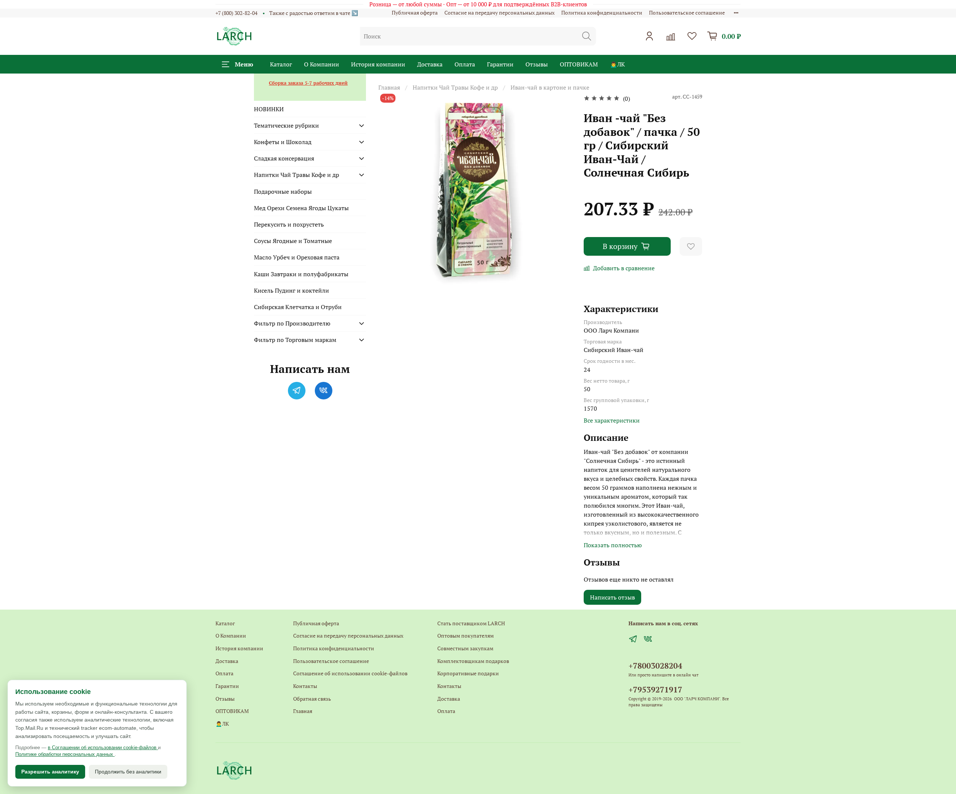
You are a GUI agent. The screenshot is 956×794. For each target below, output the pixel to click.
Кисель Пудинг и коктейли (291, 290)
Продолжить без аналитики (128, 772)
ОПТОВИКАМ (579, 64)
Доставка (430, 64)
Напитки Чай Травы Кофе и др (455, 87)
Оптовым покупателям (465, 635)
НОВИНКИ (269, 109)
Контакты (305, 685)
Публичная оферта (415, 12)
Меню (244, 64)
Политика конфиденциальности (601, 12)
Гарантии (500, 64)
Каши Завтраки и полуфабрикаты (301, 274)
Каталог (281, 64)
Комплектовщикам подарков (473, 660)
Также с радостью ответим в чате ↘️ (313, 12)
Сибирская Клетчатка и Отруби (298, 307)
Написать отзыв (612, 597)
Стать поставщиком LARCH (471, 623)
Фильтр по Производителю (292, 323)
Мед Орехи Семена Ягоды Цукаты (301, 208)
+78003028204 (655, 665)
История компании (378, 64)
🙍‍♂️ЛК (617, 64)
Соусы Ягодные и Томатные (293, 241)
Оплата (464, 64)
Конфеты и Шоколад (282, 142)
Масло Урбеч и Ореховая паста (296, 257)
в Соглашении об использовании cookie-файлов (103, 747)
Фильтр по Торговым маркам (295, 340)
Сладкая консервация (284, 158)
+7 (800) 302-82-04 (236, 12)
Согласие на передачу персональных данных (499, 12)
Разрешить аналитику (50, 772)
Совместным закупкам (465, 648)
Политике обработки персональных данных (65, 754)
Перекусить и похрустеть (289, 224)
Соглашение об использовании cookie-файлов (350, 673)
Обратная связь (312, 698)
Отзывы (536, 64)
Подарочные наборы (283, 191)
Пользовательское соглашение (687, 12)
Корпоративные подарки (468, 673)
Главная (389, 87)
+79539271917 (655, 689)
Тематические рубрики (286, 125)
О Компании (321, 64)
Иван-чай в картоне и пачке (549, 87)
